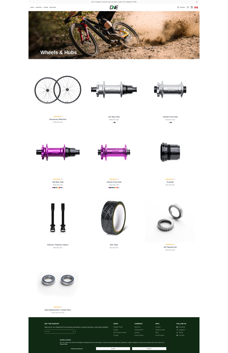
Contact (158, 327)
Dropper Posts (118, 327)
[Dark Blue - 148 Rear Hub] (61, 187)
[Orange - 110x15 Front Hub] (115, 187)
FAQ (157, 332)
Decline (149, 348)
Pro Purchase (160, 335)
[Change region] (196, 7)
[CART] (192, 7)
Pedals (115, 330)
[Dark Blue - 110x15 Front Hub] (114, 187)
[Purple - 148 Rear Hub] (53, 187)
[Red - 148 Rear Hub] (59, 187)
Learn (45, 7)
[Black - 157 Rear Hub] (114, 122)
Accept (113, 348)
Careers (137, 332)
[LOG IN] (188, 7)
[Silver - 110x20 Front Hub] (169, 122)
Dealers (53, 7)
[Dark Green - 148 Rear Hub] (56, 187)
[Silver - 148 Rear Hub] (62, 187)
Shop (32, 7)
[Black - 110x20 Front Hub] (171, 122)
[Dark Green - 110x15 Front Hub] (112, 187)
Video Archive (138, 330)
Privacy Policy (64, 344)
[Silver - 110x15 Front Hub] (118, 187)
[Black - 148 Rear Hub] (54, 187)
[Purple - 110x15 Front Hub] (109, 187)
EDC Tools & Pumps (119, 332)
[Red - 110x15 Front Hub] (117, 187)
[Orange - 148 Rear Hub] (57, 187)
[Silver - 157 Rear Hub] (113, 122)
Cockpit (115, 335)
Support (39, 7)
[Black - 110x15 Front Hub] (110, 187)
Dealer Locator (160, 330)
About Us (137, 327)
